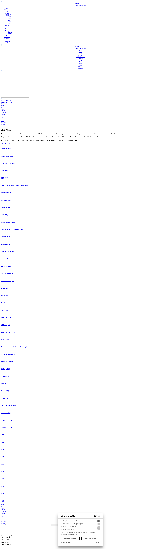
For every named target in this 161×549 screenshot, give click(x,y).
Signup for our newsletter (8, 525)
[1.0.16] (97, 543)
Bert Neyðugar (70, 538)
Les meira (67, 543)
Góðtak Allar (90, 538)
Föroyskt (3, 104)
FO (95, 516)
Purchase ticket (5, 143)
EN (99, 516)
